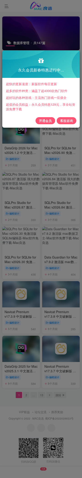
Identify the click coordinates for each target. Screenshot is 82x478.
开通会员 (45, 120)
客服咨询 (66, 120)
